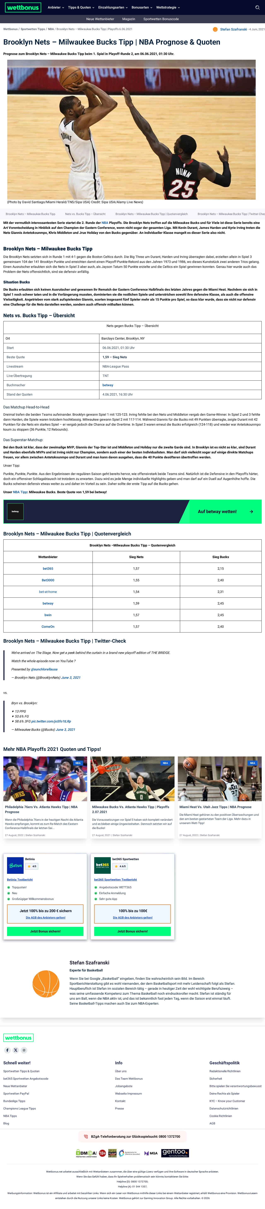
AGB (212, 1124)
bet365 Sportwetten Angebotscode (25, 1079)
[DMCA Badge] (86, 1153)
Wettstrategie (166, 7)
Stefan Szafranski (233, 29)
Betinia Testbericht (20, 880)
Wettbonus (10, 29)
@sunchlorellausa (44, 669)
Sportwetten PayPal (16, 1094)
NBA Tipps (10, 1116)
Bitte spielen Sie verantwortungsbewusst (236, 1086)
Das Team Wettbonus (129, 1079)
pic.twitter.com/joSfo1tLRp (51, 721)
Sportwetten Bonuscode (161, 19)
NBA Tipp (20, 492)
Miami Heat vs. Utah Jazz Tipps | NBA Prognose (215, 807)
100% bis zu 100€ (133, 911)
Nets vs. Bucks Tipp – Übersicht (85, 214)
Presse (119, 1109)
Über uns (120, 1071)
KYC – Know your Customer (227, 1101)
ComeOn (48, 626)
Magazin (128, 19)
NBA (51, 29)
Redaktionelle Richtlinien (225, 1071)
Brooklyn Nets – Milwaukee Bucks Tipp (30, 214)
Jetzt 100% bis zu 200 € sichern (46, 911)
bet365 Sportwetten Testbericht (115, 880)
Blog (6, 1124)
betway (107, 385)
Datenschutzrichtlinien (224, 1109)
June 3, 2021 (70, 677)
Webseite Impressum (128, 1094)
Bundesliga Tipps (14, 1101)
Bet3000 (48, 580)
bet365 (48, 568)
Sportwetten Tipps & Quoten (21, 1071)
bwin (48, 615)
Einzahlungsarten (111, 7)
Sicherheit (216, 1079)
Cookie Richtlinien (221, 1116)
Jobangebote (123, 1086)
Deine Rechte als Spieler (225, 1094)
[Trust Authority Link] (129, 1153)
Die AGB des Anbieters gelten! (45, 918)
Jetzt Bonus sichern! (45, 931)
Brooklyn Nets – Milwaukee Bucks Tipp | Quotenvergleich (152, 214)
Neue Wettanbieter (100, 19)
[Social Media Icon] (7, 1050)
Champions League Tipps (19, 1109)
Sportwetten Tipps (33, 29)
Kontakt (120, 1101)
